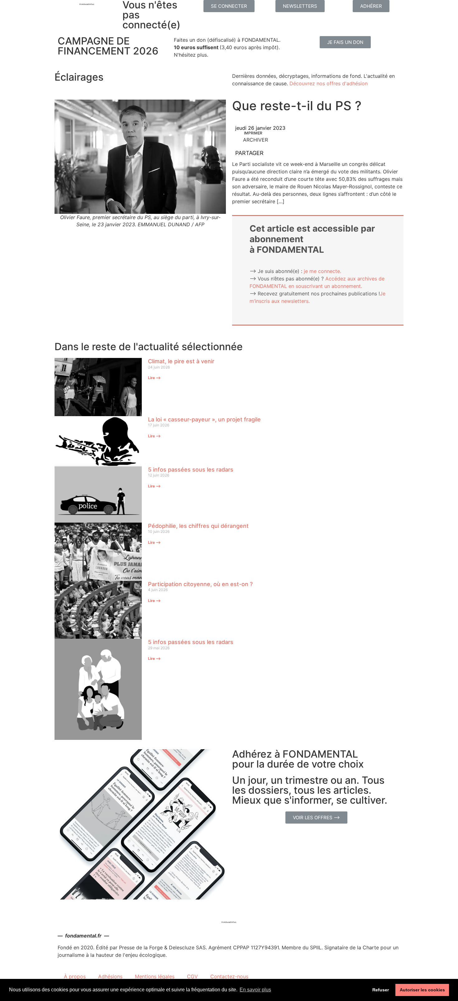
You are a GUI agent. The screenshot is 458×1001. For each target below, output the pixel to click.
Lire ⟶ (154, 377)
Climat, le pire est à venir (181, 361)
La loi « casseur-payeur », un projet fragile (204, 419)
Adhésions (110, 976)
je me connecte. (322, 271)
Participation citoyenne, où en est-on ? (200, 584)
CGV (192, 976)
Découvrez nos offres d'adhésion (328, 83)
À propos (75, 976)
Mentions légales (154, 976)
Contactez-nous (229, 976)
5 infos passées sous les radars (190, 469)
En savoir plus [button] (255, 989)
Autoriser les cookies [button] (422, 989)
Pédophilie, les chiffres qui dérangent (198, 526)
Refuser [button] (380, 989)
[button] (229, 6)
